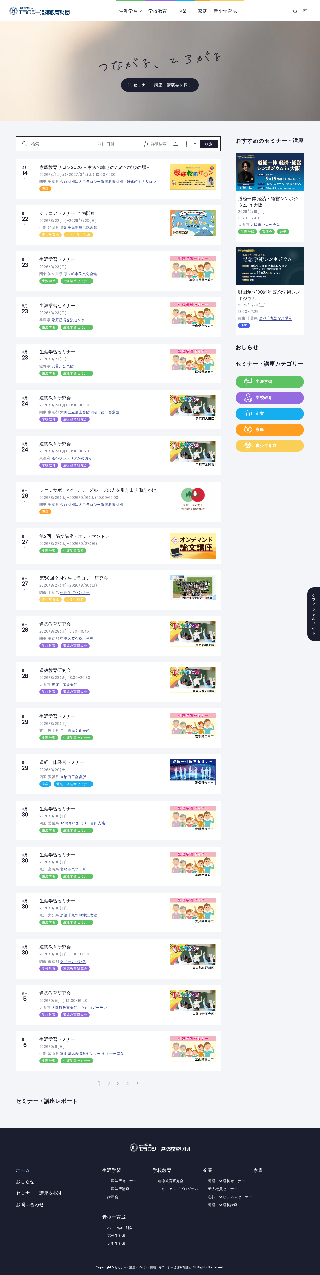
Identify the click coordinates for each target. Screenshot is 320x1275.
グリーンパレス (73, 961)
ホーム (23, 1170)
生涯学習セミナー (58, 259)
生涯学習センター (75, 592)
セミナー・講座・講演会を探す (162, 85)
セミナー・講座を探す (295, 11)
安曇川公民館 (63, 366)
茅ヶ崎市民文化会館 (80, 273)
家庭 (203, 11)
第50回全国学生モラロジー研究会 (74, 578)
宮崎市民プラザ (73, 869)
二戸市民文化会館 (75, 730)
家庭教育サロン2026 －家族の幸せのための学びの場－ (95, 167)
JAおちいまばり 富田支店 (82, 823)
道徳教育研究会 (55, 398)
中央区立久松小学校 (77, 638)
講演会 (267, 231)
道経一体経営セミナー (62, 762)
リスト (189, 144)
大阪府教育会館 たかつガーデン (79, 1007)
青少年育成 (225, 11)
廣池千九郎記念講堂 (275, 318)
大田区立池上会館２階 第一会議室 (90, 412)
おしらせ (247, 347)
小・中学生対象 (78, 234)
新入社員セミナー (223, 1188)
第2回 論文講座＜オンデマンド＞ (75, 536)
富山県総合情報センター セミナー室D (91, 1053)
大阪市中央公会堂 (265, 224)
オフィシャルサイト (314, 614)
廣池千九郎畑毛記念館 (78, 227)
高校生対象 (117, 1235)
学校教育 (157, 11)
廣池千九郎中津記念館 (78, 915)
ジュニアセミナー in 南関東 (67, 213)
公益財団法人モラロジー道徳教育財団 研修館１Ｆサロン (108, 181)
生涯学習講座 (73, 550)
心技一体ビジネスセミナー (230, 1196)
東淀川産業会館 (65, 684)
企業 (183, 11)
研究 (244, 325)
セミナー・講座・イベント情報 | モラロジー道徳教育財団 (40, 11)
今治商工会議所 (73, 776)
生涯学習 (128, 11)
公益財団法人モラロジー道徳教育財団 (91, 504)
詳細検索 (158, 144)
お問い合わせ (305, 11)
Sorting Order (176, 144)
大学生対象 (75, 599)
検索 (209, 144)
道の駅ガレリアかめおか (72, 458)
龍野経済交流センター (70, 320)
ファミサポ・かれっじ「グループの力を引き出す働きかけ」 (100, 490)
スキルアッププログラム (178, 1188)
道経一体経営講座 (223, 1204)
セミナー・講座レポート (47, 1101)
